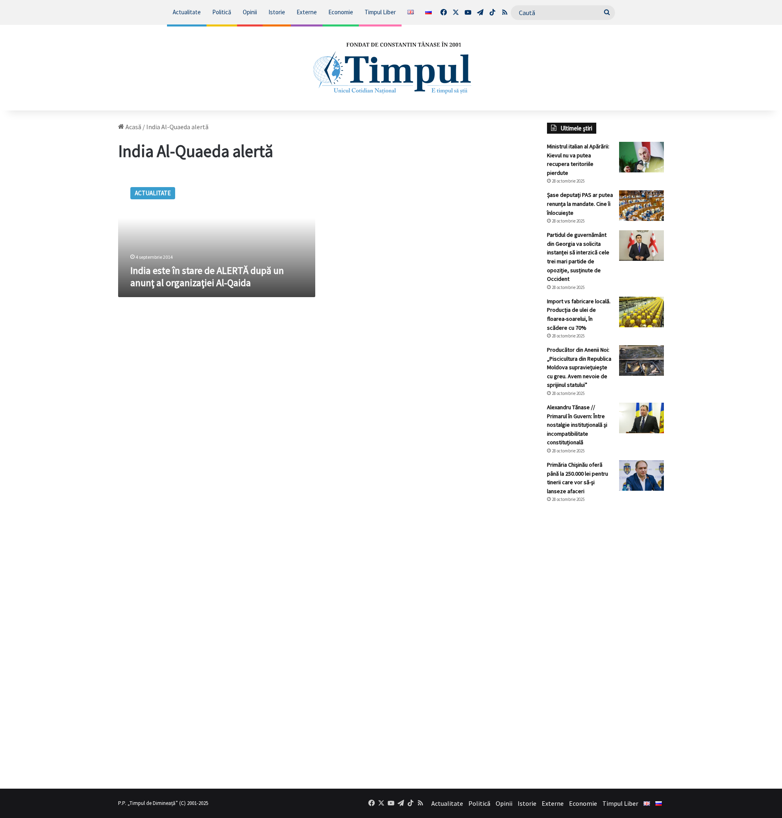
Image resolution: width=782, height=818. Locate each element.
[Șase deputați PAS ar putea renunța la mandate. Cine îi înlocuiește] (641, 205)
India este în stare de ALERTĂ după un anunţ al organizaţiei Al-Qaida (207, 276)
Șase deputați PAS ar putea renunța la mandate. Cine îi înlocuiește (580, 203)
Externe (307, 12)
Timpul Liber (380, 12)
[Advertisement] (605, 645)
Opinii (250, 12)
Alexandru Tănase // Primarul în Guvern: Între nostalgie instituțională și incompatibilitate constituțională (577, 424)
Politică (221, 12)
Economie (340, 12)
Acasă (132, 127)
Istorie (276, 12)
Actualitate (187, 12)
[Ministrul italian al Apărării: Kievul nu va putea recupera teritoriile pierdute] (641, 157)
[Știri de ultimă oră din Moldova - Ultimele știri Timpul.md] (391, 67)
